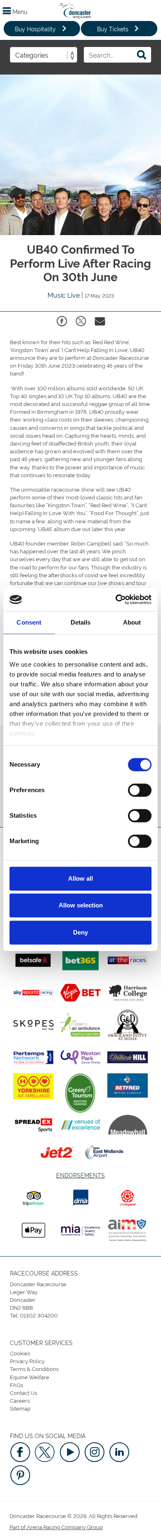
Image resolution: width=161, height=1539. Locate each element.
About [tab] (132, 622)
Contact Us (23, 1392)
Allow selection (81, 905)
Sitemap (20, 1408)
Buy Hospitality (35, 29)
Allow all (80, 878)
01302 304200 (39, 1315)
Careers (20, 1400)
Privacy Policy (27, 1360)
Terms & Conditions (34, 1368)
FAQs (16, 1384)
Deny (80, 932)
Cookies (20, 1353)
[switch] (140, 790)
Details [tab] (81, 622)
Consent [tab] (29, 622)
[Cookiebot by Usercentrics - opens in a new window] (116, 599)
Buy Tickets (112, 29)
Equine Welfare (29, 1376)
